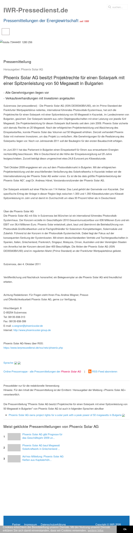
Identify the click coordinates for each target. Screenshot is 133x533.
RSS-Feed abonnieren (104, 371)
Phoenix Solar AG (32, 69)
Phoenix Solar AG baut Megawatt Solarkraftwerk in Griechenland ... (41, 447)
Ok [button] (125, 529)
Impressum (30, 524)
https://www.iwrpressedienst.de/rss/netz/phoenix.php (33, 347)
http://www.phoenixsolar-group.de (32, 330)
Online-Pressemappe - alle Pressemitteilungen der (42, 371)
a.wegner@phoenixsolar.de (27, 325)
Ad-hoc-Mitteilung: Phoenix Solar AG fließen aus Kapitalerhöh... (43, 458)
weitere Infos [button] (95, 530)
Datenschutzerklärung (53, 524)
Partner (16, 524)
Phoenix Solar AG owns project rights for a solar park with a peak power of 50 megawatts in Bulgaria (65, 415)
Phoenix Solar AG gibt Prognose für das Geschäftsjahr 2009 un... (42, 436)
